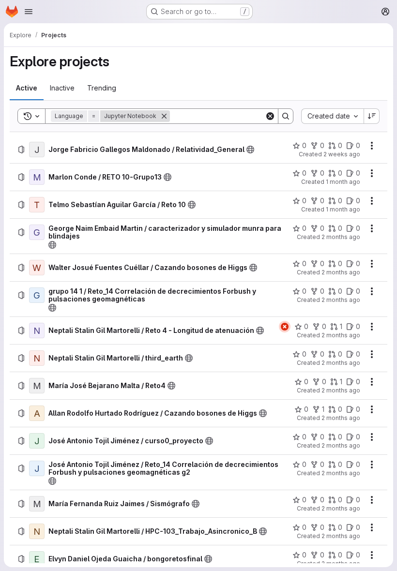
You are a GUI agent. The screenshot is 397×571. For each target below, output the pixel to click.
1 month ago (343, 181)
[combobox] (332, 116)
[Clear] (270, 116)
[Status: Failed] (284, 326)
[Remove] (164, 116)
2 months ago (340, 236)
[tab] (27, 88)
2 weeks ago (341, 154)
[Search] (285, 116)
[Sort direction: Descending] (372, 116)
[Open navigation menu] (28, 11)
